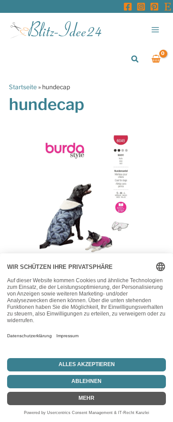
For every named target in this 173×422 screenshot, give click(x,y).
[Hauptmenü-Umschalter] (155, 29)
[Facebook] (127, 6)
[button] (135, 59)
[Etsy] (167, 6)
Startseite (23, 87)
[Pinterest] (154, 6)
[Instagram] (141, 6)
